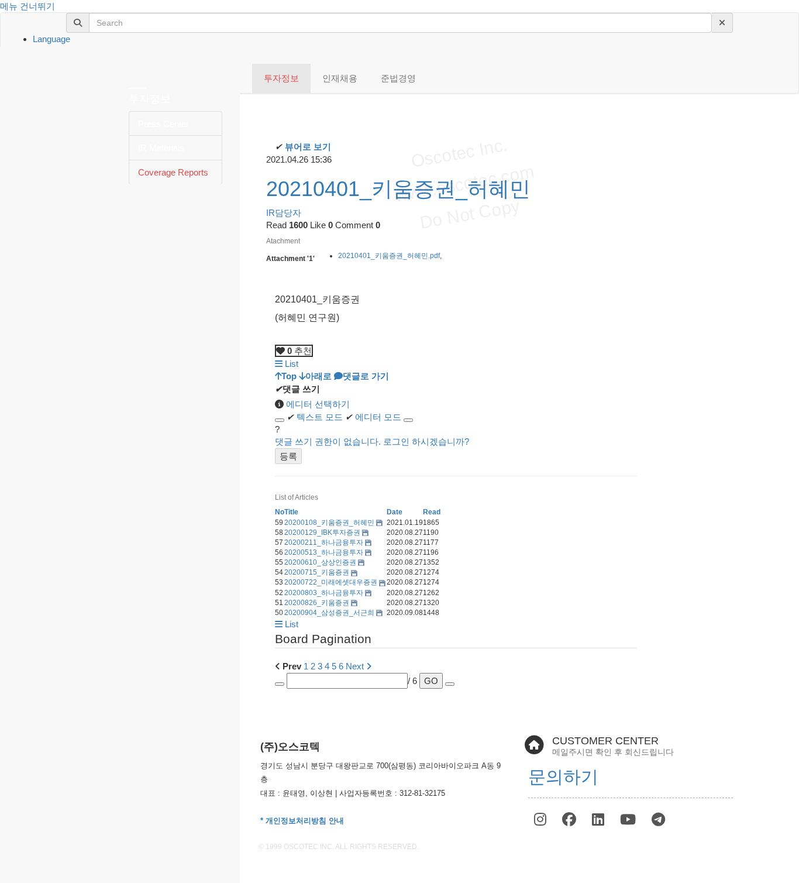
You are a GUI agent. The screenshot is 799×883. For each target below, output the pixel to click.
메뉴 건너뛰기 (27, 6)
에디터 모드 (373, 417)
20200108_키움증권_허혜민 (330, 522)
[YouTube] (630, 819)
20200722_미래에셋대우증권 (331, 582)
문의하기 (563, 776)
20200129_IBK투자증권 (323, 532)
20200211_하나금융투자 (324, 542)
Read (431, 512)
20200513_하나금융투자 (324, 552)
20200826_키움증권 (317, 603)
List (290, 364)
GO (431, 681)
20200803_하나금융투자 (324, 593)
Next (356, 666)
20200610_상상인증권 (321, 562)
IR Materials (161, 148)
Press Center (163, 124)
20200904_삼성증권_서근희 (330, 613)
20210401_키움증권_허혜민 (398, 189)
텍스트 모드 (315, 417)
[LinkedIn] (600, 819)
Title (291, 512)
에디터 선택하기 (317, 404)
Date (394, 512)
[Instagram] (542, 819)
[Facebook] (571, 819)
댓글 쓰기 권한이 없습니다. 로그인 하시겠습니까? (372, 441)
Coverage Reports (173, 172)
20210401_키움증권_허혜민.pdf (389, 256)
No (279, 512)
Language (51, 39)
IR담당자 (283, 213)
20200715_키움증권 (317, 572)
